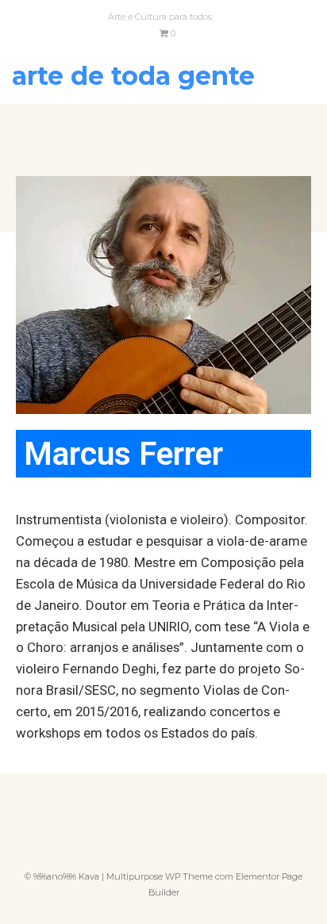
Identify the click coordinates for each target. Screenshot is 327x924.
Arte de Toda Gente (133, 75)
